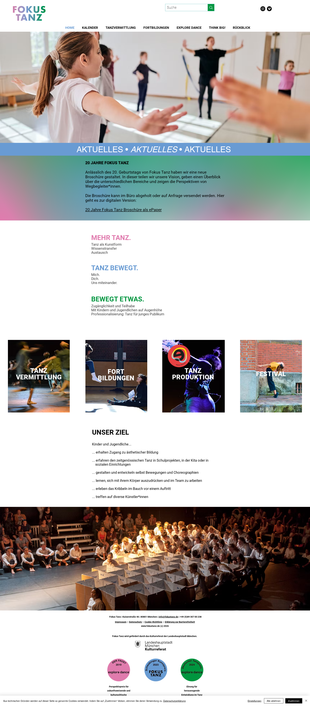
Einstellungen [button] (254, 700)
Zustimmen (294, 700)
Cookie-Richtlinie (153, 622)
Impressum (120, 622)
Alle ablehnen (274, 700)
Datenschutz (135, 622)
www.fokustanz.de (150, 626)
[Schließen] (306, 700)
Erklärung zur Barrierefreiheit (180, 622)
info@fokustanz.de (168, 616)
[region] (39, 376)
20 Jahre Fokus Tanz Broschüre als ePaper (123, 209)
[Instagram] (262, 8)
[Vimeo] (269, 8)
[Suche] (211, 7)
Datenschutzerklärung (174, 700)
